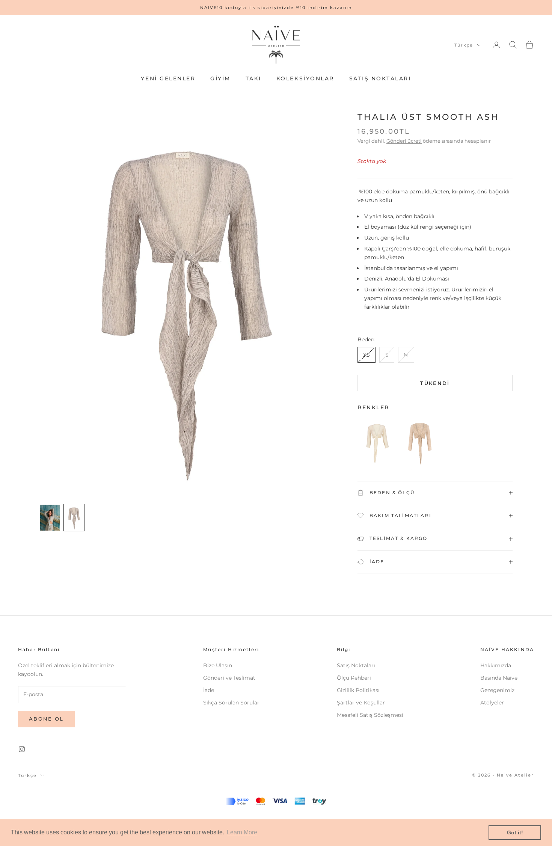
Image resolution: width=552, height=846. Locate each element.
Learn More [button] (242, 832)
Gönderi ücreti (404, 141)
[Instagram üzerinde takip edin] (22, 749)
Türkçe (463, 45)
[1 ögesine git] (49, 517)
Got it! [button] (515, 832)
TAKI (253, 78)
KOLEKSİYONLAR (305, 78)
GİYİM (220, 78)
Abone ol (46, 719)
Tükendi (434, 383)
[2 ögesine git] (73, 517)
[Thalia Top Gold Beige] (419, 445)
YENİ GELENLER (168, 78)
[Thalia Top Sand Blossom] (377, 445)
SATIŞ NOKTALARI (380, 78)
